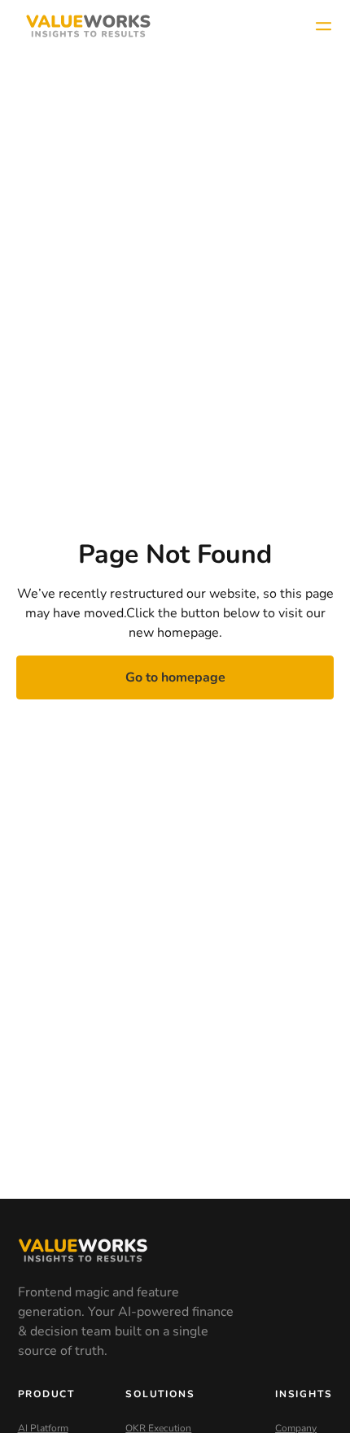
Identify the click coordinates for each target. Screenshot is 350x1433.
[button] (323, 26)
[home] (84, 26)
